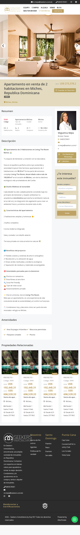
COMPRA (35, 7)
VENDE (52, 7)
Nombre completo (64, 184)
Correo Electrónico (64, 202)
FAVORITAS (45, 11)
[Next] (76, 45)
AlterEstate (62, 520)
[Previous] (3, 45)
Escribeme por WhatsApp (68, 155)
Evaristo (48, 451)
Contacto (58, 11)
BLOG (59, 7)
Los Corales (66, 451)
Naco (47, 447)
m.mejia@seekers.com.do (42, 2)
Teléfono (60, 193)
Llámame (65, 161)
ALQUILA (44, 7)
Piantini (48, 443)
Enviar (67, 213)
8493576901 (62, 2)
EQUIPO (26, 7)
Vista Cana (66, 455)
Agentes (33, 447)
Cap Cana (65, 440)
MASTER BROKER (30, 11)
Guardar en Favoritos (66, 90)
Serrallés (48, 455)
